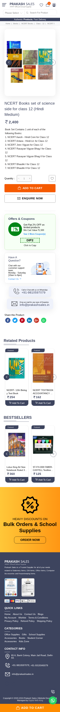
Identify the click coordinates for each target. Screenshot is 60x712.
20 (51, 485)
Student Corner (35, 638)
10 (51, 482)
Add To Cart (18, 403)
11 (8, 485)
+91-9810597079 (33, 292)
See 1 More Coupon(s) (34, 234)
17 (37, 485)
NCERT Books (27, 24)
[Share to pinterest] (22, 320)
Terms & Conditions (38, 617)
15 (27, 485)
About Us (17, 614)
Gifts (24, 634)
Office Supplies (12, 634)
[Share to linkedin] (29, 320)
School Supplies (37, 634)
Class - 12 (40, 24)
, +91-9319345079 (38, 665)
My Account (10, 617)
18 (42, 485)
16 (32, 485)
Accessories (10, 638)
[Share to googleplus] (36, 320)
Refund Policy (28, 621)
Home (8, 24)
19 (46, 485)
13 (18, 485)
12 (13, 485)
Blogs (40, 614)
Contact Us (13, 279)
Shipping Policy (44, 621)
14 (22, 485)
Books (15, 24)
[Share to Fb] (7, 320)
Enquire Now (32, 198)
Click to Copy (30, 245)
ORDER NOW (30, 540)
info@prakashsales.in (34, 304)
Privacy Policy (11, 621)
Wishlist (22, 617)
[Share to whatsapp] (43, 320)
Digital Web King (35, 700)
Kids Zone (24, 641)
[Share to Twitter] (15, 320)
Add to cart (32, 188)
